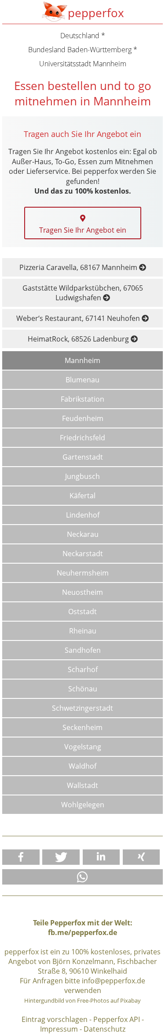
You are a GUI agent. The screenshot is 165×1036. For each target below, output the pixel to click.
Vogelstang (82, 747)
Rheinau (82, 631)
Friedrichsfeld (82, 437)
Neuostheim (82, 592)
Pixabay (130, 1000)
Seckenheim (82, 727)
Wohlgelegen (82, 804)
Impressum (59, 1029)
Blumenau (82, 380)
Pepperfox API (116, 1019)
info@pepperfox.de (113, 981)
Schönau (82, 689)
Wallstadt (82, 785)
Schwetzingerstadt (82, 708)
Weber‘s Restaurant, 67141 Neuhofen (79, 318)
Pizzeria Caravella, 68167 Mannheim (79, 267)
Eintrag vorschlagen (55, 1019)
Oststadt (82, 611)
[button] (21, 857)
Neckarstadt (82, 553)
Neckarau (83, 534)
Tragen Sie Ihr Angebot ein (82, 230)
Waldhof (82, 766)
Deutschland (79, 35)
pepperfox (96, 13)
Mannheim (82, 360)
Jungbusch (82, 476)
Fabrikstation (82, 399)
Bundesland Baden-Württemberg (80, 49)
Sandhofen (83, 650)
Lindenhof (82, 515)
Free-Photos (93, 1000)
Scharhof (83, 669)
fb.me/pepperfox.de (82, 932)
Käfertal (82, 495)
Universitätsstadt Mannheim (82, 63)
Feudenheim (82, 418)
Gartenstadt (82, 457)
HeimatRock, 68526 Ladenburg (79, 339)
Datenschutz (104, 1029)
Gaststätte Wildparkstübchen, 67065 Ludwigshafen (82, 292)
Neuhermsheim (83, 573)
